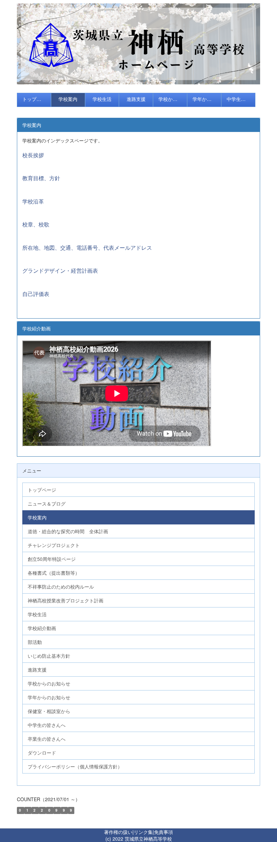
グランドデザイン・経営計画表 (60, 270)
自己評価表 (35, 294)
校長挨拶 (33, 155)
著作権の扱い (118, 832)
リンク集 (143, 832)
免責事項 (163, 832)
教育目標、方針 (41, 178)
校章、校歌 (35, 224)
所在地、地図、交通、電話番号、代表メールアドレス (87, 247)
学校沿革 (33, 201)
